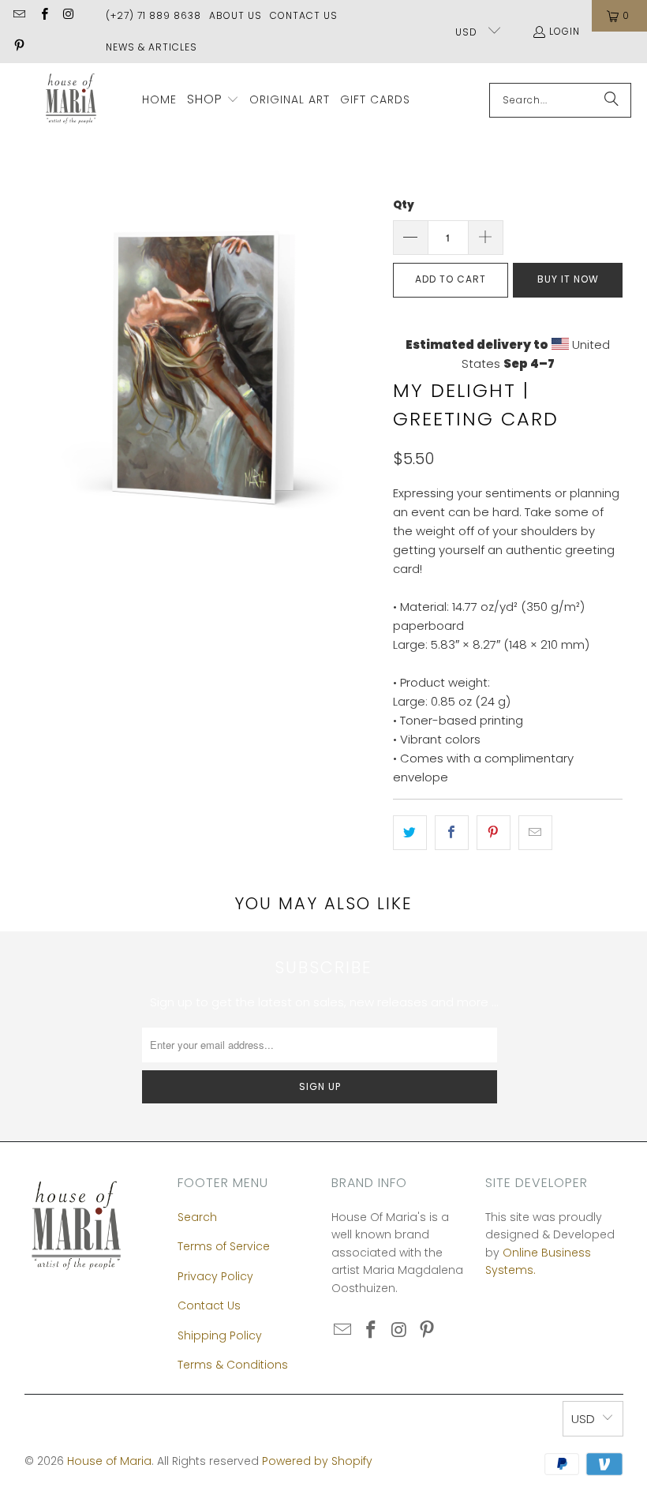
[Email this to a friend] (535, 832)
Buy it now (568, 279)
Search (197, 1217)
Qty (403, 204)
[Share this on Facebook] (452, 832)
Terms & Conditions (233, 1365)
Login (564, 31)
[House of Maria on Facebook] (43, 15)
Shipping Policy (220, 1335)
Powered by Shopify (317, 1461)
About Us (235, 15)
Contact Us (304, 15)
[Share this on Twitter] (410, 832)
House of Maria (109, 1461)
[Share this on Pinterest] (493, 832)
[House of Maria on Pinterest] (18, 47)
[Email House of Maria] (18, 15)
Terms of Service (224, 1246)
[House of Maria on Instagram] (68, 15)
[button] (213, 100)
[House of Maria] (71, 100)
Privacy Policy (215, 1276)
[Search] (611, 100)
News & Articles (151, 47)
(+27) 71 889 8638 (153, 15)
